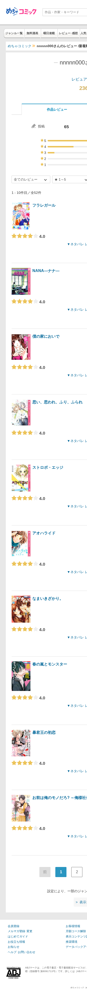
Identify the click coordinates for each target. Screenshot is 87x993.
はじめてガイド (18, 936)
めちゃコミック (19, 46)
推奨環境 (71, 941)
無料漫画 (32, 33)
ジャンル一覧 (14, 33)
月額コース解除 (76, 931)
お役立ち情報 (16, 941)
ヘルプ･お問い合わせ (21, 952)
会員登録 (13, 926)
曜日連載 (49, 33)
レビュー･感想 (68, 33)
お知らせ (13, 947)
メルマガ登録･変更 (20, 931)
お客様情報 (73, 926)
